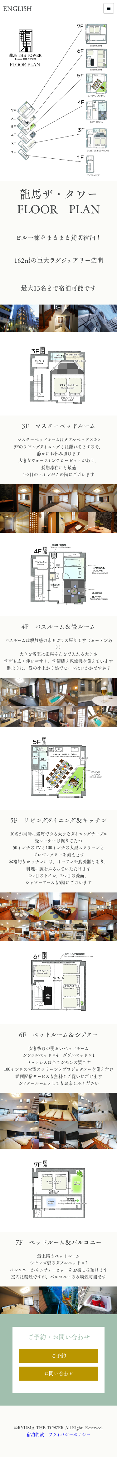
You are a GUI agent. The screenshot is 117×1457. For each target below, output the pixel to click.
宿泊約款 (35, 1434)
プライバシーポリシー (69, 1434)
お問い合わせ (59, 1373)
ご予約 (58, 1355)
